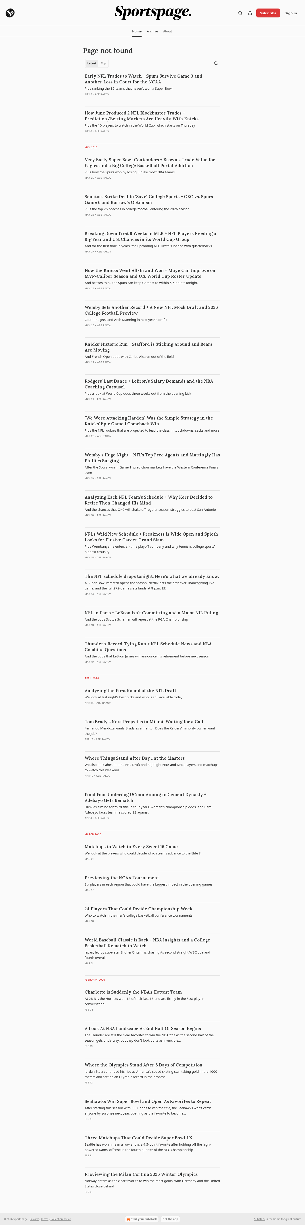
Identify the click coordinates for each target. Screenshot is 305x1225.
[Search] (240, 12)
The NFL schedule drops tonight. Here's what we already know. (152, 576)
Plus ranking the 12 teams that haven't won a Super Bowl (129, 88)
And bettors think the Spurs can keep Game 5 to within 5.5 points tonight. (141, 282)
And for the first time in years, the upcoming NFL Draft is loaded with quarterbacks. (149, 246)
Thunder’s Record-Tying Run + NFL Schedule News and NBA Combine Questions (148, 646)
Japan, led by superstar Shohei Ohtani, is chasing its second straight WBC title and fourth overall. (147, 955)
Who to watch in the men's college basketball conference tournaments (138, 915)
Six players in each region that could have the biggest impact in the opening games (148, 884)
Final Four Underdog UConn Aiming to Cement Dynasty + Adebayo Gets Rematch (145, 797)
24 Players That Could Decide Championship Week (138, 908)
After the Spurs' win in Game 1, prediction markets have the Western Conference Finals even (151, 470)
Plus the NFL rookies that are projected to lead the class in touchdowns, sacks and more (152, 430)
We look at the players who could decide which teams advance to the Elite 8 (143, 853)
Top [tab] (103, 63)
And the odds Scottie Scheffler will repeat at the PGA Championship (136, 619)
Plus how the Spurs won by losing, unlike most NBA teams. (130, 172)
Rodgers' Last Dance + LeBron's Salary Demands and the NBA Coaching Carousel (149, 384)
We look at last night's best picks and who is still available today (133, 697)
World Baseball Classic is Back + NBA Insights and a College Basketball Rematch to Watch (147, 942)
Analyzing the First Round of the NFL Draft (130, 690)
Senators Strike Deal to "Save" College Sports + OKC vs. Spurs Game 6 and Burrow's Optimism (149, 199)
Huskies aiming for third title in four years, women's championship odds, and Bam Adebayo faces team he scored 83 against (148, 809)
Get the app (170, 1219)
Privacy (34, 1219)
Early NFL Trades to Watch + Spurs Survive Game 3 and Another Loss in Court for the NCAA (143, 79)
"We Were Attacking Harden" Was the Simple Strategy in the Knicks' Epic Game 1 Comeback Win (149, 420)
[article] (152, 87)
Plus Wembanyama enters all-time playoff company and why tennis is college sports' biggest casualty (150, 549)
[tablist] (97, 63)
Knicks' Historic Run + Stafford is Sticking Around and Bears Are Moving (148, 347)
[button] (137, 31)
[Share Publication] (250, 12)
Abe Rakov (102, 94)
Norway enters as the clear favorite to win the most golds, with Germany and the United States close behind (152, 1183)
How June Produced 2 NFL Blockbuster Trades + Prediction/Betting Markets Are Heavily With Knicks (141, 115)
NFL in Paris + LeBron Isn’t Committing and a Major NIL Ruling (151, 612)
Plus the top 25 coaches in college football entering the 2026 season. (137, 209)
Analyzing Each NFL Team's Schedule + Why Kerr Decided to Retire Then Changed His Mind (149, 500)
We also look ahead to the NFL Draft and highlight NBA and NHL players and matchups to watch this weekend (151, 767)
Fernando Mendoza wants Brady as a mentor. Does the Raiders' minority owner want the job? (150, 731)
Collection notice (60, 1219)
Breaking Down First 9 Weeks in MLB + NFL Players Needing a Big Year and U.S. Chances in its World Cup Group (150, 236)
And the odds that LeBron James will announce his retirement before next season (147, 656)
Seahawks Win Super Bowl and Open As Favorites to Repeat (148, 1101)
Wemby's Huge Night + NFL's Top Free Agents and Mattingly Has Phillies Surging (152, 457)
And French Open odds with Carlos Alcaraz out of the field (129, 356)
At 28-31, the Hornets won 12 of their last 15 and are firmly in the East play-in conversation (144, 1001)
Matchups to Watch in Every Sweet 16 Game (131, 846)
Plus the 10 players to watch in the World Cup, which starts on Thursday (140, 125)
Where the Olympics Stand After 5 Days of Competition (144, 1065)
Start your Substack (144, 1219)
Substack (259, 1219)
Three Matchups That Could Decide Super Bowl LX (138, 1137)
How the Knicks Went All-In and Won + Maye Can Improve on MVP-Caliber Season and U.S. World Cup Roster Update (150, 273)
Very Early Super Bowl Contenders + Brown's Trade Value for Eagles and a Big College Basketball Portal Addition (150, 162)
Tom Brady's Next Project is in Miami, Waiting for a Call (144, 721)
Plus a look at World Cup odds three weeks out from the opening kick (138, 393)
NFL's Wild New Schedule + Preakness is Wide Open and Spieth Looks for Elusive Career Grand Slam (151, 537)
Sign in (291, 13)
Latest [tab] (91, 63)
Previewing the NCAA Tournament (122, 877)
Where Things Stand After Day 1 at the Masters (135, 758)
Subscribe (268, 13)
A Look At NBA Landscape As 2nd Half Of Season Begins (143, 1028)
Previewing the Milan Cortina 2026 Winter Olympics (141, 1174)
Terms (44, 1219)
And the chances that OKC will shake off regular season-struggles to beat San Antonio (150, 509)
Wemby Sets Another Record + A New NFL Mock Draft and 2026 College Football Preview (151, 310)
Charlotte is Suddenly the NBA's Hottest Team (133, 992)
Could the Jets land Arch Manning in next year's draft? (126, 319)
